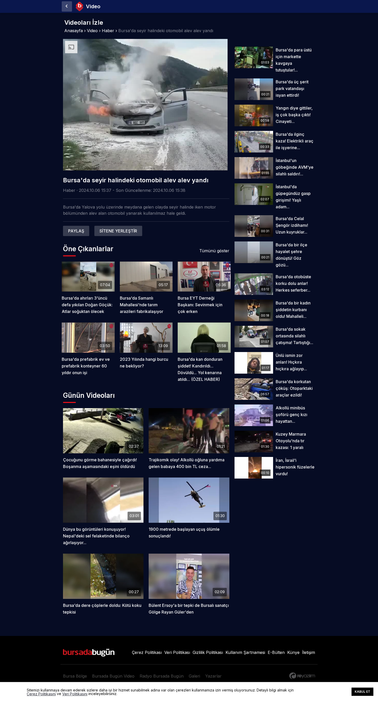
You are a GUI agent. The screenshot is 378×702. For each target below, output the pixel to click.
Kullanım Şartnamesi (245, 652)
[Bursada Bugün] (67, 6)
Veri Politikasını (74, 694)
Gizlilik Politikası (208, 652)
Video (92, 30)
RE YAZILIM (302, 675)
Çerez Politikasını (41, 694)
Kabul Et (362, 692)
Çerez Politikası (147, 652)
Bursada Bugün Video (113, 676)
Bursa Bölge (75, 676)
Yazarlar (213, 676)
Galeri (194, 676)
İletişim (308, 652)
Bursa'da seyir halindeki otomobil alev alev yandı (165, 30)
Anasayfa (73, 30)
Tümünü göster (214, 250)
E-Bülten (276, 652)
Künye (293, 652)
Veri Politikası (177, 652)
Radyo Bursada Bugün (162, 676)
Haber (108, 30)
